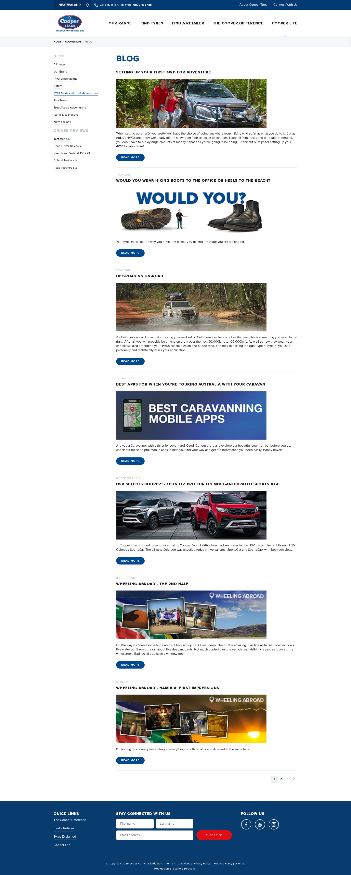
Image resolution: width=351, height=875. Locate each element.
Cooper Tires (70, 23)
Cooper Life (73, 42)
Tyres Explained (65, 836)
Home (58, 42)
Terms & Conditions (178, 863)
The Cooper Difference (70, 820)
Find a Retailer (64, 828)
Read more (130, 157)
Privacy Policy (201, 863)
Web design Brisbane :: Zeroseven (175, 868)
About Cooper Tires (253, 5)
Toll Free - (136, 4)
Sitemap (240, 863)
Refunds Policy (222, 863)
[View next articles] (294, 779)
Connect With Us (285, 5)
